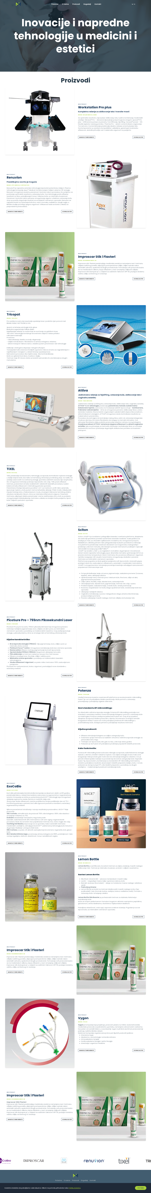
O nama (65, 4)
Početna (54, 4)
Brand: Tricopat (12, 318)
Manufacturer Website (86, 137)
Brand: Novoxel (12, 472)
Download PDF (138, 137)
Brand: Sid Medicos (84, 863)
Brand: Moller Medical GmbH (87, 115)
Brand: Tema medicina (85, 401)
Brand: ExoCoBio (12, 790)
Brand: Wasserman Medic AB (87, 260)
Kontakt (98, 4)
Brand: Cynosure (12, 624)
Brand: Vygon (82, 1022)
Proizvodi (76, 4)
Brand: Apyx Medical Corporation (18, 185)
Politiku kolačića (75, 1188)
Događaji (87, 4)
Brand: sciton (82, 533)
